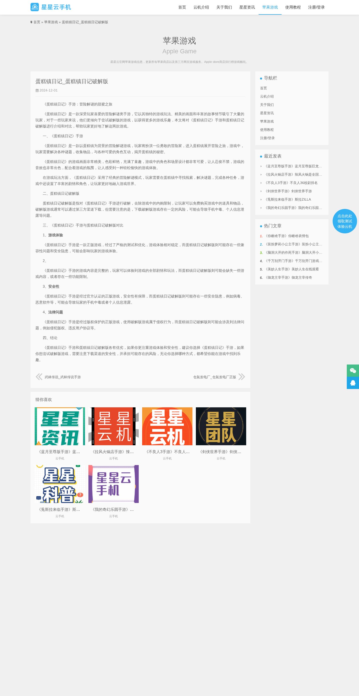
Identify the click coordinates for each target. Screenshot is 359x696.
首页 (182, 7)
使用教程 (293, 7)
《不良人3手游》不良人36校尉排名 (175, 452)
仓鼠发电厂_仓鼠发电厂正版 (214, 377)
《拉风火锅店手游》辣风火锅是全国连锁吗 (128, 452)
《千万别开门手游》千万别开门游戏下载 (295, 261)
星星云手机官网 (51, 7)
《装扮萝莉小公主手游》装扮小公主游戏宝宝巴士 (301, 244)
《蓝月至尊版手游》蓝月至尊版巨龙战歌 (72, 452)
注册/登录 (316, 7)
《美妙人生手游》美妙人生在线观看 (291, 269)
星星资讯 (247, 7)
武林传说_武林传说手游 (63, 377)
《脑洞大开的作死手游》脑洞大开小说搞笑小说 (300, 252)
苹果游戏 (270, 7)
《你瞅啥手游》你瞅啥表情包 (286, 236)
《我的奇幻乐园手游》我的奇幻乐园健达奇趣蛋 (132, 509)
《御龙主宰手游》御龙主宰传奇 (288, 277)
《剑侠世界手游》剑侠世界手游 (225, 452)
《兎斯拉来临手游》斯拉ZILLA (64, 509)
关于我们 (224, 7)
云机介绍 (201, 7)
